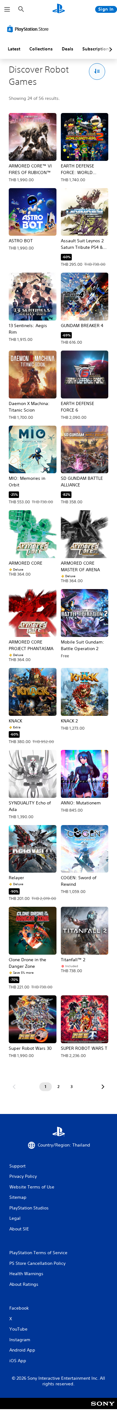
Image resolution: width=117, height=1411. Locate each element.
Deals (67, 49)
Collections (41, 49)
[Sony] (103, 1407)
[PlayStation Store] (29, 29)
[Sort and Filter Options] (97, 71)
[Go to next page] (103, 1086)
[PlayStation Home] (58, 9)
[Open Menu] (7, 9)
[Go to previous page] (14, 1086)
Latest (14, 49)
